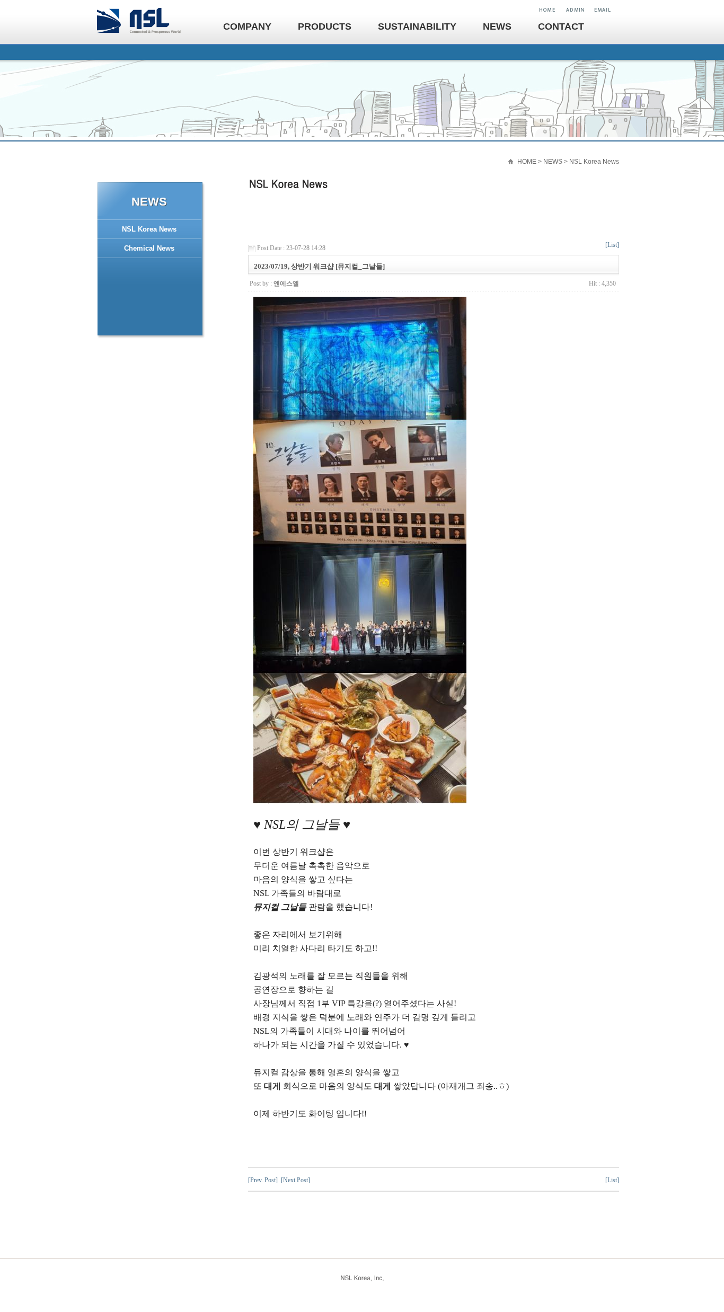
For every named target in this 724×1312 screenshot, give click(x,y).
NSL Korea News (149, 229)
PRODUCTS (324, 26)
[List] (612, 245)
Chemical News (149, 248)
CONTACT (561, 26)
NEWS (497, 26)
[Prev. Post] (263, 1180)
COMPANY (247, 26)
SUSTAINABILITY (417, 26)
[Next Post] (295, 1180)
